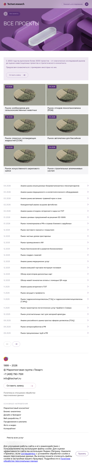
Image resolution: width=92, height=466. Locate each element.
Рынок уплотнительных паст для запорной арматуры (43, 314)
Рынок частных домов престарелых (36, 236)
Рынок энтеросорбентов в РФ (33, 327)
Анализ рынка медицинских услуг (35, 261)
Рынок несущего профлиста (33, 293)
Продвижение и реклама (15, 421)
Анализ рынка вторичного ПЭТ (34, 287)
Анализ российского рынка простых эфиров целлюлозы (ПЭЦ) (48, 320)
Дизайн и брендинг (12, 415)
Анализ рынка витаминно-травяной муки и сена (41, 198)
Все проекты (14, 14)
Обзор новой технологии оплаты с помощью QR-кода (44, 280)
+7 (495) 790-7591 (13, 374)
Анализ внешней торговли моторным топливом (41, 268)
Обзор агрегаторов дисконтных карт (36, 274)
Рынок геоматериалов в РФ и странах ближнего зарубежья (46, 223)
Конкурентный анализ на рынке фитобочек (39, 205)
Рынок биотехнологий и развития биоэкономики (42, 249)
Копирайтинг (10, 428)
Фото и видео (10, 425)
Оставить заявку (15, 75)
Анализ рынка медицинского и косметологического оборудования (49, 192)
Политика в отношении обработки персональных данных (19, 394)
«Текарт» (38, 369)
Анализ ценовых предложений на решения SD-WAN (43, 217)
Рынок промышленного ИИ (32, 242)
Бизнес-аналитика (12, 411)
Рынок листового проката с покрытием (37, 230)
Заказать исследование (73, 4)
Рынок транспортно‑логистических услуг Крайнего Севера (46, 308)
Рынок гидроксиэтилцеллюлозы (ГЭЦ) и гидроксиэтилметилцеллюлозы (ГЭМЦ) (51, 300)
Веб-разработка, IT (12, 418)
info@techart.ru (12, 378)
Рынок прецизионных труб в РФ (34, 333)
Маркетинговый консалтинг (16, 408)
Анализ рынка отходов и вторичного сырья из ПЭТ (42, 211)
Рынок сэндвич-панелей (31, 255)
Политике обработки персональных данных (37, 460)
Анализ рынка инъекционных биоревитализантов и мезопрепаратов (50, 186)
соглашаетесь (28, 453)
